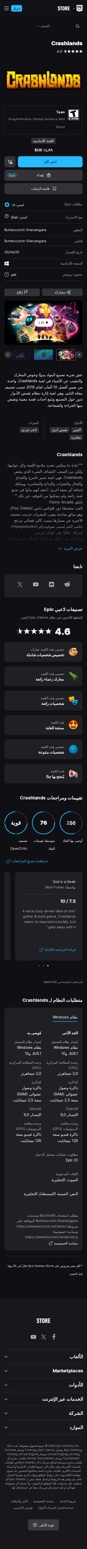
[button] (43, 548)
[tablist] (43, 1017)
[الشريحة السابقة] (63, 322)
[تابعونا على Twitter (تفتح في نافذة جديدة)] (20, 585)
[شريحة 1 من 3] (47, 965)
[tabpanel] (43, 1083)
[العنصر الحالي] (66, 354)
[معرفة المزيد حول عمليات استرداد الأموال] (6, 217)
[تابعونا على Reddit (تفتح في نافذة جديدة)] (67, 585)
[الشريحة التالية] (23, 322)
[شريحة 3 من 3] (39, 965)
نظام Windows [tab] (65, 1017)
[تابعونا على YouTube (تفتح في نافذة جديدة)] (35, 585)
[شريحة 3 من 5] (20, 354)
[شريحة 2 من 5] (43, 354)
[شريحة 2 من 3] (43, 965)
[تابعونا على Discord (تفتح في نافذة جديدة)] (51, 585)
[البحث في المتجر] (77, 26)
